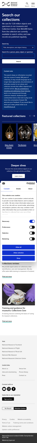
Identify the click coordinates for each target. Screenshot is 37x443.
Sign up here (8, 399)
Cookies (12, 419)
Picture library (23, 372)
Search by (5, 44)
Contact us (22, 375)
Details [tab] (18, 189)
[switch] (32, 227)
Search (18, 61)
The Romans (22, 145)
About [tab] (30, 189)
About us (5, 368)
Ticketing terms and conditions (23, 423)
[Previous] (30, 116)
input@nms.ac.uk (9, 107)
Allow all (18, 247)
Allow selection (18, 252)
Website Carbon (20, 408)
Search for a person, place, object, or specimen (17, 52)
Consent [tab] (6, 189)
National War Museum (9, 355)
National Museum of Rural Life (12, 351)
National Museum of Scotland (12, 345)
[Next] (34, 116)
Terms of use (6, 423)
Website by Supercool (8, 440)
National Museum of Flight (11, 348)
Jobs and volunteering (9, 372)
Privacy (4, 419)
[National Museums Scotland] (9, 4)
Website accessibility (24, 419)
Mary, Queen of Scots (9, 146)
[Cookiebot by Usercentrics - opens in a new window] (26, 183)
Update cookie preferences (10, 429)
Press (3, 375)
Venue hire (22, 368)
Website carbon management (11, 426)
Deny (18, 258)
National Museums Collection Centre (14, 358)
